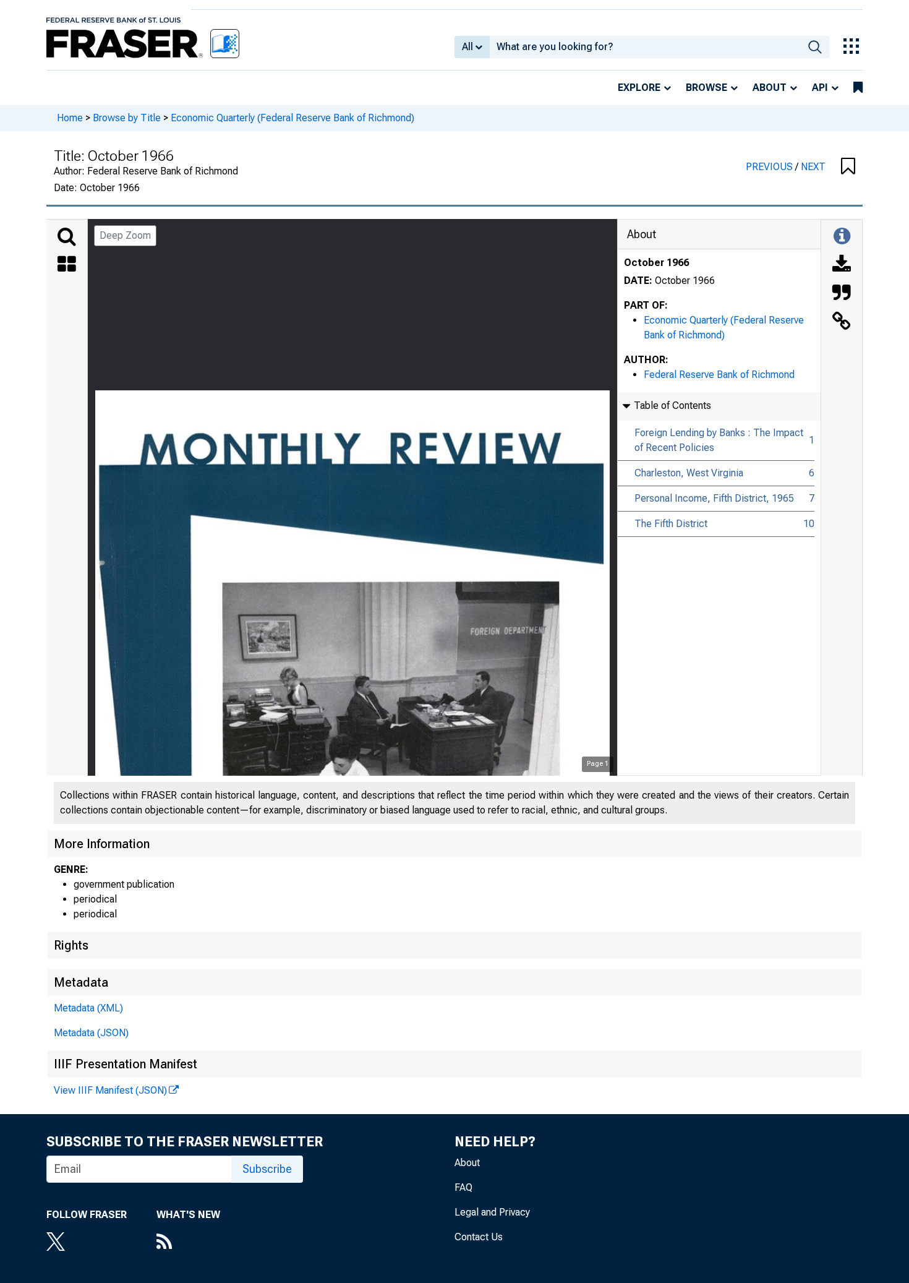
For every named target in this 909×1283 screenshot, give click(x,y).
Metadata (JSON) (91, 1033)
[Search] (67, 237)
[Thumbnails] (67, 265)
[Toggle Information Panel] (842, 237)
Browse (706, 87)
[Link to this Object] (842, 322)
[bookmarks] (858, 87)
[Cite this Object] (842, 294)
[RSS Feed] (188, 1242)
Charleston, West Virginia (688, 473)
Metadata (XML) (88, 1008)
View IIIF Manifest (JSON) (110, 1090)
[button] (848, 167)
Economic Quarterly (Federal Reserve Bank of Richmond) (292, 118)
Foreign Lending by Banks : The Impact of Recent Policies (718, 440)
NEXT (813, 167)
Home (70, 118)
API (820, 87)
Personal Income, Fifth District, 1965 (714, 498)
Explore (639, 87)
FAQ (463, 1187)
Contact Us (478, 1237)
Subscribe (267, 1168)
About (770, 87)
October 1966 (656, 262)
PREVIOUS (770, 167)
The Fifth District (670, 524)
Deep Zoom (125, 235)
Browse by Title (127, 118)
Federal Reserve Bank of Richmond (719, 374)
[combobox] (645, 47)
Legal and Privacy (492, 1212)
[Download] (842, 265)
